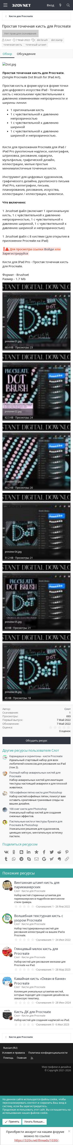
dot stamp (56, 40)
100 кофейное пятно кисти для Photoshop (35, 792)
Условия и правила (13, 1052)
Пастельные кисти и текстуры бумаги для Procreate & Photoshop (35, 823)
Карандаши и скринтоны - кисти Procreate (35, 756)
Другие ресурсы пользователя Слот (30, 750)
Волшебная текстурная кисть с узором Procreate (38, 918)
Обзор (7, 54)
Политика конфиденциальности (48, 1052)
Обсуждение (26, 54)
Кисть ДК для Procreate (32, 1012)
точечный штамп (36, 44)
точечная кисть (12, 44)
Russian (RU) (10, 1048)
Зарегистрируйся (15, 253)
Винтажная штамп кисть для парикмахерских (36, 884)
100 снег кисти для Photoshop (28, 809)
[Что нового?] (60, 5)
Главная (22, 1057)
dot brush (42, 40)
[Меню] (5, 5)
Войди (49, 249)
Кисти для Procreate (33, 891)
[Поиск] (68, 5)
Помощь (8, 1057)
